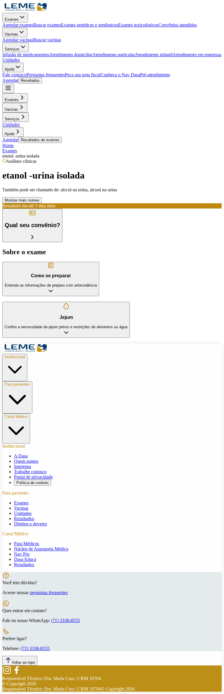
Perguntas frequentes (46, 74)
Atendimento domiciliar (70, 54)
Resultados (30, 80)
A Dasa (21, 455)
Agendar (10, 80)
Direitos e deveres (30, 523)
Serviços (12, 49)
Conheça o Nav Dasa (120, 74)
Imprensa (22, 466)
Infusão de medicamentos (25, 54)
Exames (12, 19)
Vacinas (11, 34)
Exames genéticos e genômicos (89, 24)
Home (8, 145)
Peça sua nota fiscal (83, 74)
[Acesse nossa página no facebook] (16, 673)
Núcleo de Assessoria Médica (41, 548)
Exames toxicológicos (138, 24)
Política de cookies (32, 483)
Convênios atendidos (177, 24)
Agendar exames (17, 24)
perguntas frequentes (49, 592)
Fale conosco (14, 74)
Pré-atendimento (155, 74)
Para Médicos (26, 543)
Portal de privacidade (33, 476)
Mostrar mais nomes (22, 200)
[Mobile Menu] (8, 88)
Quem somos (26, 461)
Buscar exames (47, 24)
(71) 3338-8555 (65, 620)
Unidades (11, 59)
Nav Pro (21, 554)
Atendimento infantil (154, 54)
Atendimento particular (113, 54)
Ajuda (9, 69)
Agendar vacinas (17, 39)
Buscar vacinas (47, 39)
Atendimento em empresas (197, 54)
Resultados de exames (40, 140)
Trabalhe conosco (30, 471)
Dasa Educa (25, 559)
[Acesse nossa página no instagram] (7, 673)
